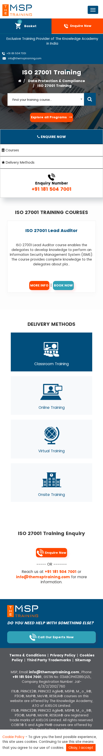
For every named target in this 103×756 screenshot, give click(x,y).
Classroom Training (51, 363)
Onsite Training (51, 494)
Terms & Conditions (28, 655)
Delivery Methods (19, 162)
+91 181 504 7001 (16, 53)
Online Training (52, 407)
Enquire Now (80, 26)
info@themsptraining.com (24, 58)
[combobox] (45, 99)
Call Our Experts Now (55, 637)
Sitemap (83, 660)
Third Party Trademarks (49, 660)
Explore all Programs (49, 117)
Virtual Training (51, 450)
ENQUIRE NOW (53, 136)
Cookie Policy (13, 736)
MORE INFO (39, 285)
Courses (12, 150)
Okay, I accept (81, 747)
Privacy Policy (63, 655)
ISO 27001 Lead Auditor (51, 230)
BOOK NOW (63, 285)
